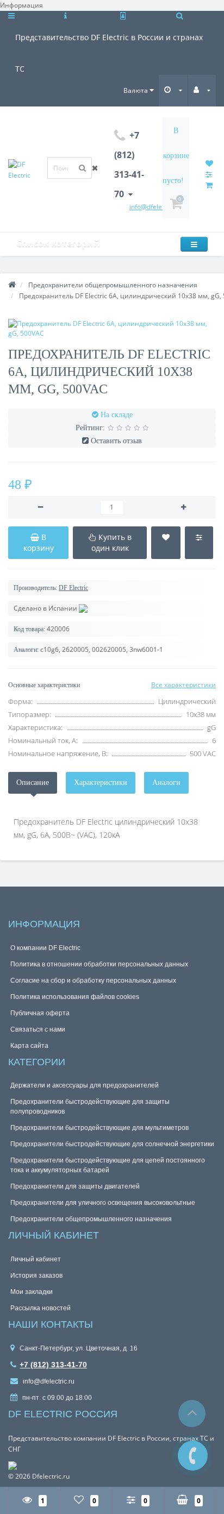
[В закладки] (166, 542)
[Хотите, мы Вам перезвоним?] (192, 1455)
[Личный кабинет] (202, 90)
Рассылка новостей (40, 1308)
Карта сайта (29, 1046)
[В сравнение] (199, 542)
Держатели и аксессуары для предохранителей (84, 1085)
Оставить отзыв (116, 441)
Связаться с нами (37, 1029)
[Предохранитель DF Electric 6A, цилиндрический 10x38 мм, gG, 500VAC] (112, 328)
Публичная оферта (40, 1013)
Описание (32, 782)
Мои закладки (31, 1292)
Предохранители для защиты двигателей (75, 1186)
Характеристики (100, 782)
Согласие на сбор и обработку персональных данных (93, 980)
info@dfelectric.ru (47, 1381)
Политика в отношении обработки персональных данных (99, 964)
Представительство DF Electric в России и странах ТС (109, 42)
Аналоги (166, 782)
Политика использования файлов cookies (74, 997)
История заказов (36, 1275)
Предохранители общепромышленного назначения (91, 1219)
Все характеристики (183, 684)
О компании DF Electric (45, 948)
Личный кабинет (35, 1259)
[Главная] (12, 285)
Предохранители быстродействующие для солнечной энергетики (112, 1144)
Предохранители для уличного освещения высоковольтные (102, 1203)
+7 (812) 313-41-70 (53, 1364)
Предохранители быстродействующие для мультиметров (99, 1128)
